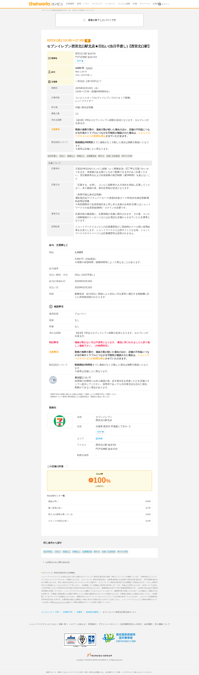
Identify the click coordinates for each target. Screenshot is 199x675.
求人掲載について (162, 624)
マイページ (145, 4)
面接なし (67, 552)
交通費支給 (87, 552)
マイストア (97, 4)
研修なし (76, 552)
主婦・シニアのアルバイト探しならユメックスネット (134, 672)
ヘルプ (72, 624)
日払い (58, 552)
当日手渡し (48, 552)
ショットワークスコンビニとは (42, 624)
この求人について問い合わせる (57, 562)
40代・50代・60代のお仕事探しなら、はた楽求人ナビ (98, 672)
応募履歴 (70, 4)
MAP (79, 61)
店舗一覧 (62, 624)
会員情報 (157, 4)
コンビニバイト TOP (61, 602)
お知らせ (81, 624)
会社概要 (148, 624)
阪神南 (99, 438)
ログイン (165, 4)
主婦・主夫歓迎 (108, 552)
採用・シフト (83, 4)
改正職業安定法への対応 (130, 624)
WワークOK (122, 552)
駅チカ (97, 552)
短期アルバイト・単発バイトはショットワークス (62, 672)
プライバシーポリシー (108, 624)
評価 (135, 4)
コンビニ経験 (124, 4)
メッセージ (110, 4)
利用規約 (92, 624)
